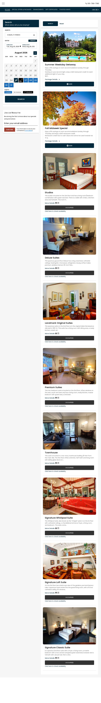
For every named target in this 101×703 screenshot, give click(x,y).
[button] (21, 35)
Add (70, 84)
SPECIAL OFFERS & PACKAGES (21, 9)
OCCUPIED (69, 208)
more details (28, 130)
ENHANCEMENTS (38, 9)
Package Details (52, 79)
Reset (62, 24)
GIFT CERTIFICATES (51, 9)
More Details (50, 203)
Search (21, 99)
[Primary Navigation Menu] (3, 3)
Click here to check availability (55, 211)
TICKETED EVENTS (64, 9)
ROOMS (7, 9)
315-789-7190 (93, 3)
